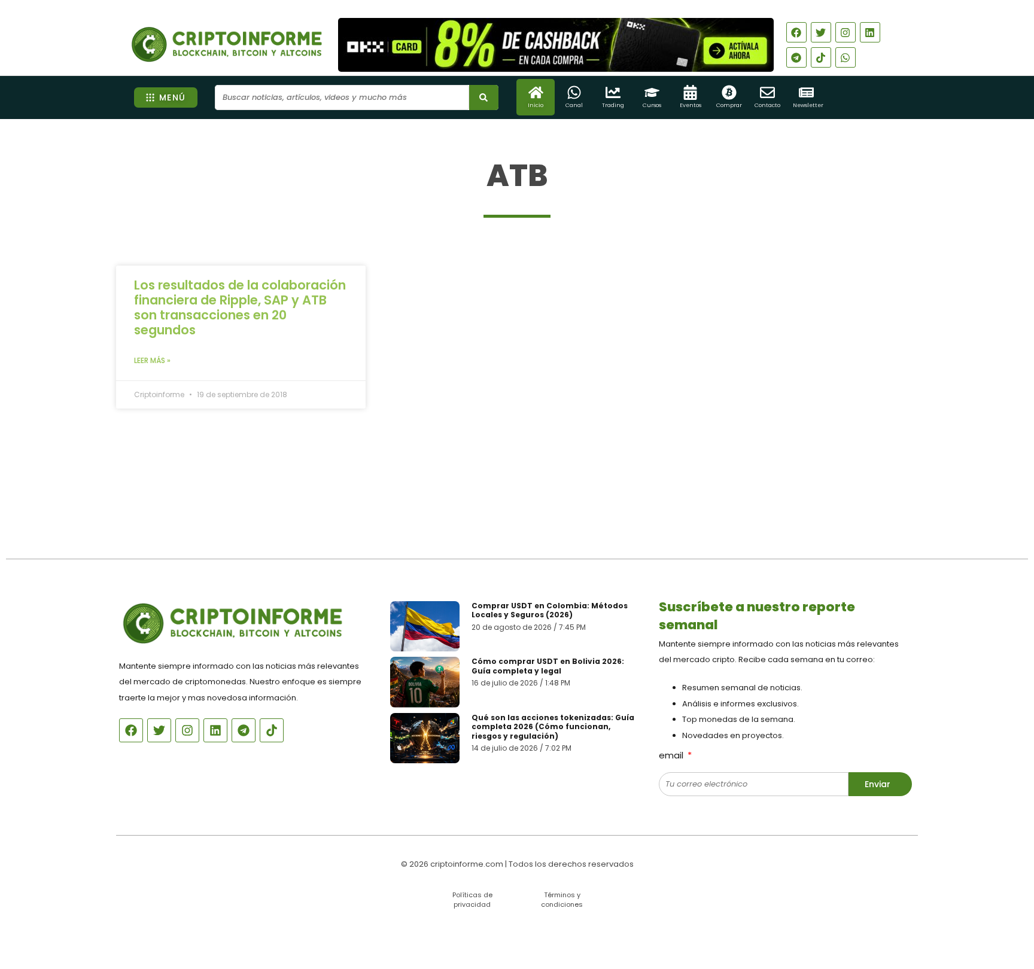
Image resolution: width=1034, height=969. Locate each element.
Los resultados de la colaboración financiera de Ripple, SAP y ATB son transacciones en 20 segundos (240, 307)
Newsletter (808, 105)
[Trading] (613, 92)
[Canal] (574, 92)
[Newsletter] (806, 92)
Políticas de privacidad (472, 899)
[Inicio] (535, 92)
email (672, 755)
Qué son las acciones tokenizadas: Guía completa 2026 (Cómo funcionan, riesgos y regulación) (553, 726)
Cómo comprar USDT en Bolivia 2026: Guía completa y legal (548, 666)
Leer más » (152, 360)
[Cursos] (651, 92)
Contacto (767, 105)
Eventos (690, 105)
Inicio (535, 105)
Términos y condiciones (562, 899)
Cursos (652, 105)
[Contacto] (767, 92)
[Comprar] (729, 92)
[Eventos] (690, 92)
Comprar (729, 105)
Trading (613, 105)
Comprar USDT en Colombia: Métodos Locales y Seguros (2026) (550, 610)
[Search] (483, 97)
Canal (574, 105)
